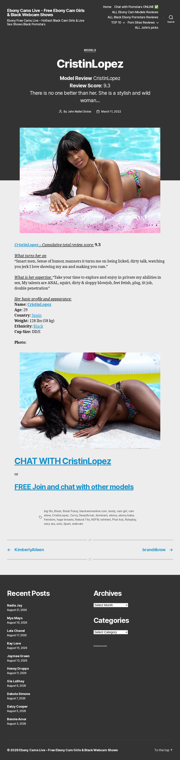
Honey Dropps (18, 668)
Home (107, 7)
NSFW (95, 519)
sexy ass (49, 523)
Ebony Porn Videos (103, 645)
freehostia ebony (97, 645)
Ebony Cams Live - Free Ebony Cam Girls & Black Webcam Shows (46, 12)
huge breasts (65, 519)
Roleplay (130, 519)
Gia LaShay (15, 681)
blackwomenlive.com (93, 511)
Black (38, 326)
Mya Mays (14, 618)
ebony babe (126, 515)
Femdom (49, 519)
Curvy (74, 515)
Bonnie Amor (17, 719)
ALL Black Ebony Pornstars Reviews (133, 17)
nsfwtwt (105, 519)
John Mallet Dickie (79, 111)
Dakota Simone (18, 694)
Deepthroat (86, 515)
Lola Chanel (16, 631)
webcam (77, 523)
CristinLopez (26, 245)
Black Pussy (70, 511)
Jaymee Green (18, 656)
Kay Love (14, 643)
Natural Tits (82, 519)
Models (90, 50)
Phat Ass (117, 519)
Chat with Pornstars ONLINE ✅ (136, 7)
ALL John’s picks (146, 27)
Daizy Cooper (17, 706)
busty (111, 511)
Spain (37, 315)
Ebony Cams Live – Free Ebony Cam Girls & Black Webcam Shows (68, 750)
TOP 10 (116, 22)
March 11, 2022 (111, 111)
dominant (101, 515)
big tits (48, 511)
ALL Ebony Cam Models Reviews (135, 12)
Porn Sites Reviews (141, 22)
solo (59, 523)
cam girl (122, 511)
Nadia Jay (14, 605)
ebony (113, 515)
